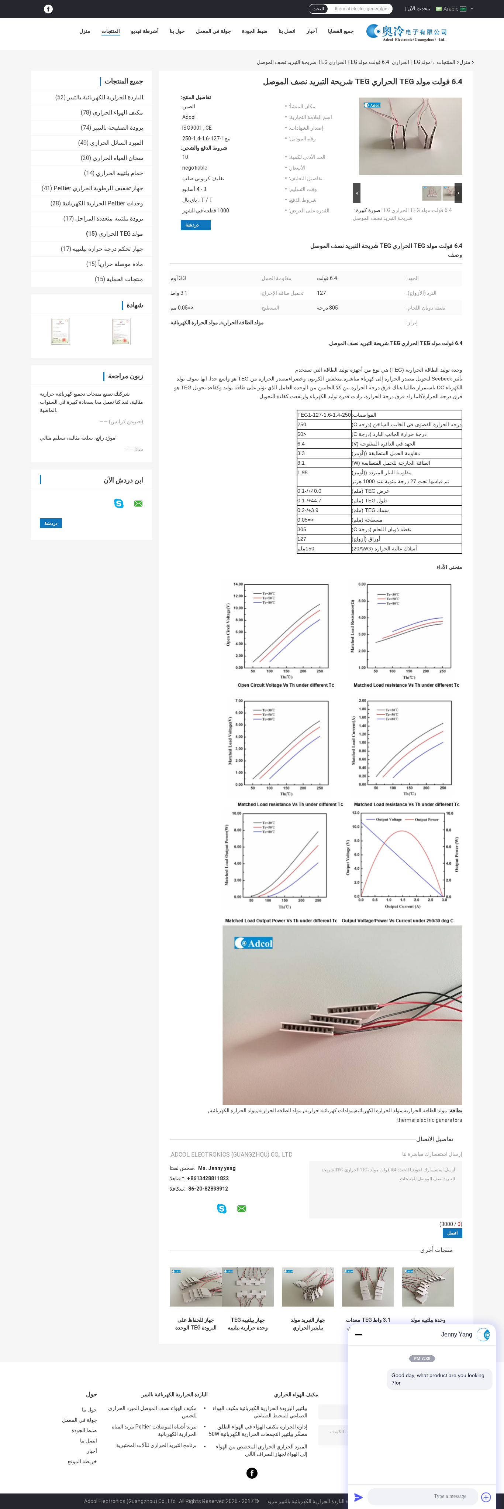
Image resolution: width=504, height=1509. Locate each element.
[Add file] (486, 1497)
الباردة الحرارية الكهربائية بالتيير (105, 97)
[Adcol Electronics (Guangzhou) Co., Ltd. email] (143, 504)
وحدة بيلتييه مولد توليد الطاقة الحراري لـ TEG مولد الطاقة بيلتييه (428, 1324)
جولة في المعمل (213, 31)
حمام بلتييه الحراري (119, 173)
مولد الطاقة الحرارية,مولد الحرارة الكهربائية (256, 1110)
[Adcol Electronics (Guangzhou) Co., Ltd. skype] (123, 503)
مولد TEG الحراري (411, 62)
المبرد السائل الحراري (116, 142)
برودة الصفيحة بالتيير (118, 127)
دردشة (192, 225)
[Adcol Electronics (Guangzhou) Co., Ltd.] (406, 33)
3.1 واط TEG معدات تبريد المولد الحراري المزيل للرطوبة (368, 1324)
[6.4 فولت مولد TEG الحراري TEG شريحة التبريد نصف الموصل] (410, 137)
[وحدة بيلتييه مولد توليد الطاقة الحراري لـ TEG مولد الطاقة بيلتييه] (428, 1287)
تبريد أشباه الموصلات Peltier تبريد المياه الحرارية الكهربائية (154, 1430)
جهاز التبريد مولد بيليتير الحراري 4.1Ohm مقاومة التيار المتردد (307, 1324)
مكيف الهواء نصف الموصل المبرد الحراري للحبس (152, 1411)
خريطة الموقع (82, 1461)
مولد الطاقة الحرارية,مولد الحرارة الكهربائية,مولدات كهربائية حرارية (375, 1110)
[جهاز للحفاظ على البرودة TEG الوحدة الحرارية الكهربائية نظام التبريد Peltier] (196, 1287)
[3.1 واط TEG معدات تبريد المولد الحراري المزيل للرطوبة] (368, 1287)
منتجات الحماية (125, 279)
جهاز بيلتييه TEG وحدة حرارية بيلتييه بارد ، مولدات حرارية (248, 1324)
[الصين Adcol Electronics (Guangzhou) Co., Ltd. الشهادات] (61, 331)
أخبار (312, 31)
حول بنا (177, 31)
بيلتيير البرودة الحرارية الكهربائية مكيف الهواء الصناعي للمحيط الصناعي (260, 1411)
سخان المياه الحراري (118, 157)
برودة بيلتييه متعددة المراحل (109, 218)
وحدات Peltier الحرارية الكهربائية (102, 203)
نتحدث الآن (418, 8)
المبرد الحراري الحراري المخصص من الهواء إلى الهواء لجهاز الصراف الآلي (261, 1450)
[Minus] (358, 1334)
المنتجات (110, 31)
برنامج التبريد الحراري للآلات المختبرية (156, 1445)
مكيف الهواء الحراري (118, 112)
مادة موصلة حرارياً (120, 263)
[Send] (359, 1497)
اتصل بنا (287, 31)
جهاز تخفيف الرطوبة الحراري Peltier (98, 188)
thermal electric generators (429, 1120)
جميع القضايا (341, 31)
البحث (318, 8)
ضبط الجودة (254, 31)
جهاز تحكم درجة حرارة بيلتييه (108, 248)
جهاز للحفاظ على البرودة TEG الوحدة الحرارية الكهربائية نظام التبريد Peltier (196, 1324)
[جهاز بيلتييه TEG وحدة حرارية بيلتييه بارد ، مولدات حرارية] (248, 1287)
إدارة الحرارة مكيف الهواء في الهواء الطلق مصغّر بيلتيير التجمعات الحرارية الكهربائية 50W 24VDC (258, 1431)
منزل (84, 31)
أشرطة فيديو (145, 31)
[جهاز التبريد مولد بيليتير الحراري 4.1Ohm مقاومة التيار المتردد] (308, 1287)
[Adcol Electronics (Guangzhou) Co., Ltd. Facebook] (48, 9)
